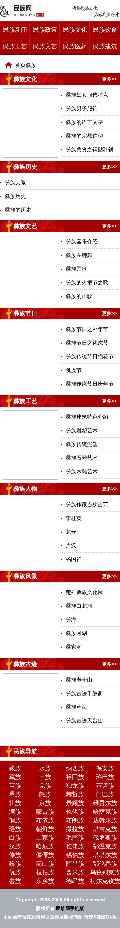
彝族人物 (25, 488)
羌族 (45, 785)
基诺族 (105, 785)
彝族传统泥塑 (82, 444)
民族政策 (45, 29)
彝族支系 (15, 182)
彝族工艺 (25, 401)
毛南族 (75, 837)
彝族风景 (25, 576)
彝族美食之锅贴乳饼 (90, 149)
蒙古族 (45, 811)
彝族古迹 (25, 664)
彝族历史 (25, 166)
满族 (15, 811)
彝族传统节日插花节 (90, 356)
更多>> (109, 79)
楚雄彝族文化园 (84, 592)
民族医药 (75, 46)
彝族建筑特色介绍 (87, 417)
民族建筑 (105, 46)
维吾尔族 (105, 803)
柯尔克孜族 (105, 881)
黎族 (15, 863)
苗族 (15, 785)
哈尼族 (45, 846)
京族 (45, 803)
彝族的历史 (18, 210)
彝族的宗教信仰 (84, 136)
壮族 (15, 803)
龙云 (71, 532)
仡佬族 (75, 846)
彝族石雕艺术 (82, 458)
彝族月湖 (76, 633)
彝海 (71, 619)
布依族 (45, 820)
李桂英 (74, 518)
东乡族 (45, 881)
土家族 (45, 837)
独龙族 (75, 785)
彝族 (31, 65)
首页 (20, 65)
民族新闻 (15, 29)
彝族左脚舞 (79, 255)
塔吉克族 (105, 829)
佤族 (15, 872)
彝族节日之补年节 (87, 329)
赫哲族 (75, 794)
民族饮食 (105, 29)
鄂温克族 (105, 846)
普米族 (75, 872)
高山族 (45, 863)
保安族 (105, 768)
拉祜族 (45, 872)
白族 (15, 837)
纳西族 (75, 768)
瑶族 (15, 829)
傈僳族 (45, 855)
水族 (45, 768)
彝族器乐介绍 (82, 241)
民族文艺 (45, 46)
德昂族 (75, 881)
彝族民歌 (76, 269)
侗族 (15, 820)
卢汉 (71, 545)
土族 (45, 777)
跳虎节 (74, 370)
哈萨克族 (105, 811)
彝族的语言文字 (84, 122)
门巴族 (105, 794)
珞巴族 (105, 777)
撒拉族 (75, 829)
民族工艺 (15, 46)
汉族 (15, 846)
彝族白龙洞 (79, 606)
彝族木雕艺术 (82, 471)
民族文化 (75, 29)
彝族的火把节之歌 (87, 282)
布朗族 (75, 820)
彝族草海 (76, 707)
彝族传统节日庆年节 (90, 384)
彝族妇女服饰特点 (87, 95)
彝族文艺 (25, 226)
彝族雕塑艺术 (82, 430)
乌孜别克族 (105, 872)
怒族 (45, 794)
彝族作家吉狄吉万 (87, 504)
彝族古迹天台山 (84, 720)
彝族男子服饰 (82, 108)
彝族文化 (25, 79)
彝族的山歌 (79, 296)
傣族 (15, 855)
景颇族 (75, 803)
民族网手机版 (70, 908)
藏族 (15, 768)
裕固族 (75, 777)
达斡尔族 (105, 820)
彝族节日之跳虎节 (87, 343)
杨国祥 (74, 559)
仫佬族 (75, 811)
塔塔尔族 (105, 855)
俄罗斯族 (105, 837)
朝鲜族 (45, 829)
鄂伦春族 (105, 863)
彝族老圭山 (79, 680)
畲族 (15, 881)
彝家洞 (74, 647)
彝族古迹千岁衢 (84, 693)
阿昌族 (75, 863)
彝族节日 (25, 313)
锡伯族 (75, 855)
